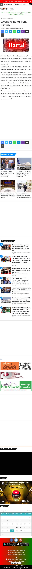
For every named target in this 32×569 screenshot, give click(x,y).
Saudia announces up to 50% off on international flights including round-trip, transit (24, 174)
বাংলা (30, 4)
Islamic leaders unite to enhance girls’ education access (8, 195)
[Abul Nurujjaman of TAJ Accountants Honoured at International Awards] (6, 280)
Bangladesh (10, 18)
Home (4, 18)
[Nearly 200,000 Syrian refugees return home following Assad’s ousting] (24, 186)
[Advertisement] (16, 121)
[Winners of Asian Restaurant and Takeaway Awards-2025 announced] (6, 270)
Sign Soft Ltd (23, 568)
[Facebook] (2, 31)
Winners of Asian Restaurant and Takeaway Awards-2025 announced (21, 270)
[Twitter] (6, 31)
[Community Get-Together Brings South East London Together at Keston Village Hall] (6, 247)
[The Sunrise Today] (7, 8)
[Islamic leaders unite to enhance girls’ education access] (8, 186)
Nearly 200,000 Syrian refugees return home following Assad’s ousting (24, 195)
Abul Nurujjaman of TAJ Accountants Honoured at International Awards (20, 280)
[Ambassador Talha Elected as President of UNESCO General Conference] (8, 164)
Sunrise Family (16, 563)
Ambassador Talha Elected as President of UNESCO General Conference (7, 174)
